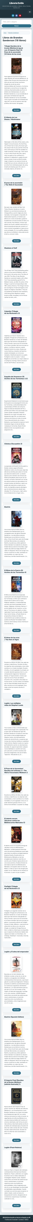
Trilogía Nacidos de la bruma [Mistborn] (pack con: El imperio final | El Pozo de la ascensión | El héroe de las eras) (13, 50)
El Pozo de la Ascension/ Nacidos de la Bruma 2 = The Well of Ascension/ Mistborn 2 (16, 771)
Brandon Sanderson (13, 32)
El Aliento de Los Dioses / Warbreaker (12, 118)
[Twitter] (13, 15)
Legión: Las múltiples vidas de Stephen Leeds (13, 704)
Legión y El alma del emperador (16, 952)
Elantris (7, 507)
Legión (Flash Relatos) (13, 1147)
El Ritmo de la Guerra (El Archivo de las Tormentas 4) (15, 571)
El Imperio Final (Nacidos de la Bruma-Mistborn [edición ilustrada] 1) (14, 1082)
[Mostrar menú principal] (30, 12)
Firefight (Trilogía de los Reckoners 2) (12, 887)
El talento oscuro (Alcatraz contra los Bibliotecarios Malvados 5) (14, 821)
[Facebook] (16, 15)
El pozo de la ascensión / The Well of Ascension (13, 184)
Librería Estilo (16, 3)
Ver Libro (16, 110)
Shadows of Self (10, 248)
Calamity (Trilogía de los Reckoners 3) (12, 312)
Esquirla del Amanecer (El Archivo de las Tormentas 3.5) (16, 378)
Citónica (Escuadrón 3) (13, 444)
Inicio (5, 32)
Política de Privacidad (11, 1219)
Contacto (21, 1219)
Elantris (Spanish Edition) (14, 1017)
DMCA (26, 1219)
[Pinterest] (20, 15)
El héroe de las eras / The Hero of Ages (11, 639)
